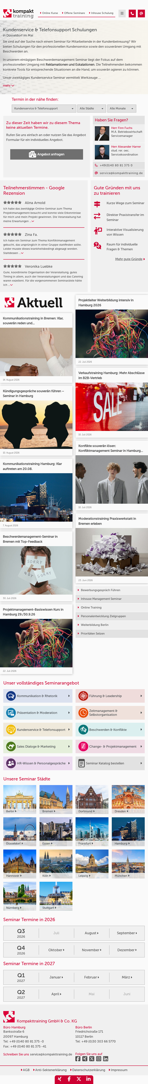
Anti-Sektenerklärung (50, 1070)
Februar (90, 977)
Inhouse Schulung (102, 13)
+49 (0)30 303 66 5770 (98, 1041)
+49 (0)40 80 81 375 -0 (26, 1041)
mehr (7, 85)
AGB (26, 1070)
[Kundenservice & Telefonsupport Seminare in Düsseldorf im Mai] (132, 13)
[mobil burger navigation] (122, 13)
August (90, 933)
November (90, 950)
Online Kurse (50, 13)
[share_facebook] (69, 1079)
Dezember (126, 950)
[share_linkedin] (88, 1079)
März (126, 977)
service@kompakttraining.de (51, 1054)
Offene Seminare (74, 13)
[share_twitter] (79, 1079)
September (126, 933)
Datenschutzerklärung (88, 1070)
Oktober (55, 950)
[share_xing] (59, 1079)
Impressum (118, 1070)
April (55, 994)
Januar (55, 977)
